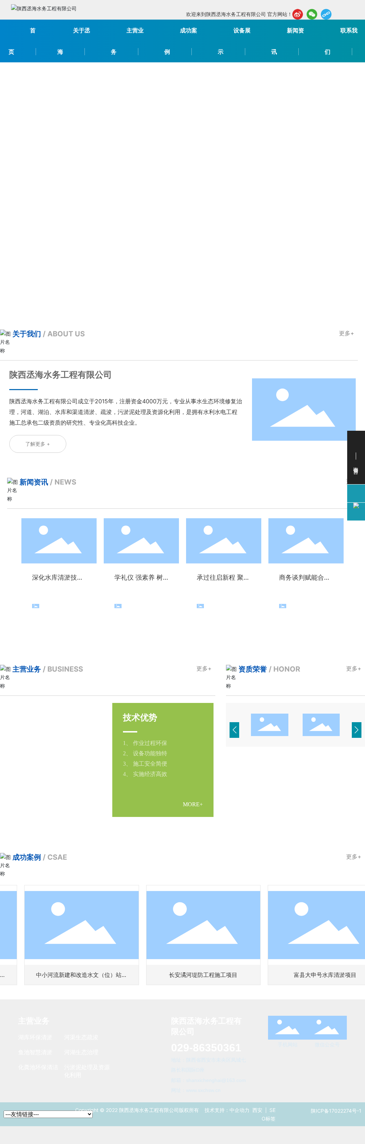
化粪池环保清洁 (38, 1067)
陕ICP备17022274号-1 (336, 1111)
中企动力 (240, 1110)
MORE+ (81, 805)
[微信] (312, 14)
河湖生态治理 (81, 1052)
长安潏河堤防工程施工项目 (180, 974)
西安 (257, 1110)
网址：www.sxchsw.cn (196, 1090)
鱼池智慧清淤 (35, 1052)
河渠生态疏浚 (81, 1037)
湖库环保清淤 (35, 1037)
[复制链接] (326, 14)
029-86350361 (211, 1048)
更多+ (346, 333)
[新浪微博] (297, 14)
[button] (347, 181)
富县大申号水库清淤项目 (302, 974)
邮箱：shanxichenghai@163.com (208, 1080)
